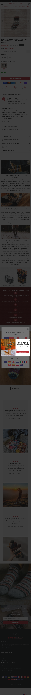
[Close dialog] (29, 340)
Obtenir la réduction (22, 352)
